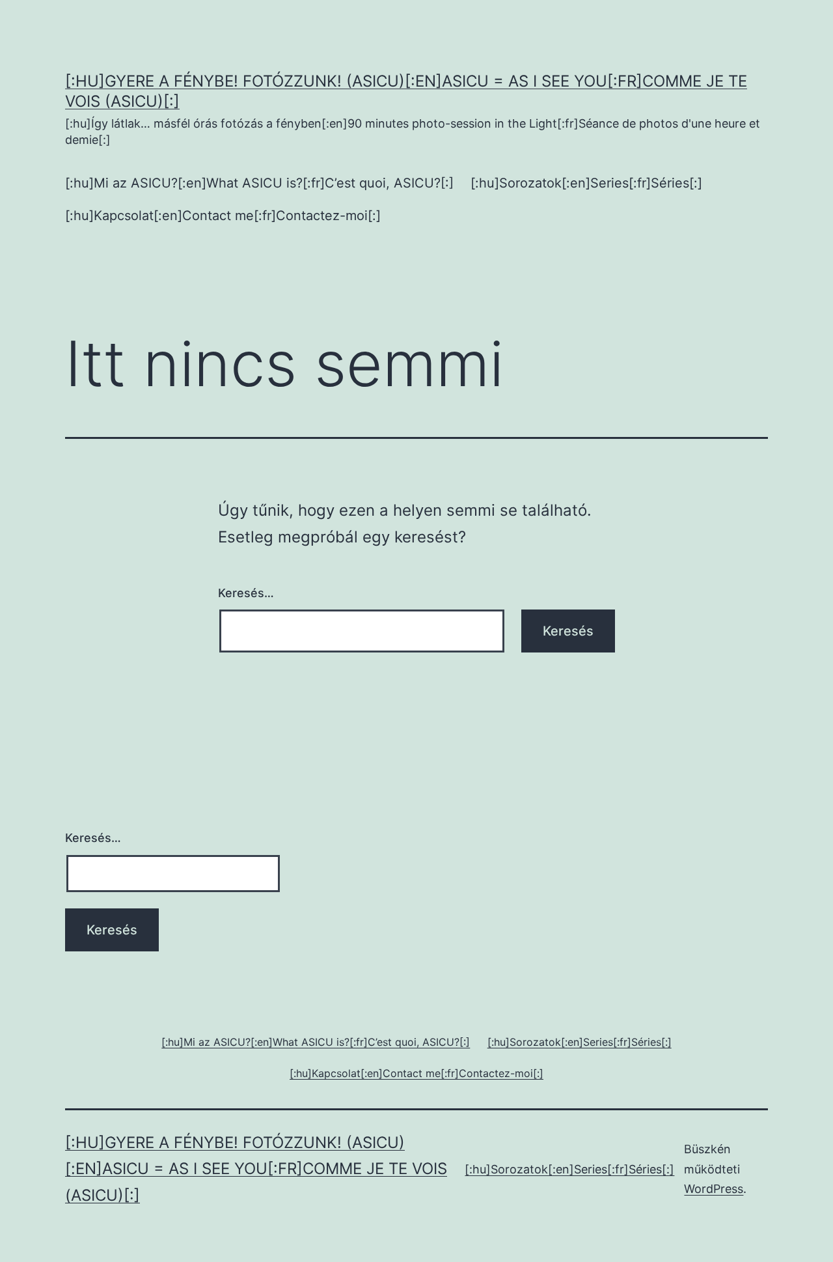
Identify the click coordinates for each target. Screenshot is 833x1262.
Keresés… (246, 593)
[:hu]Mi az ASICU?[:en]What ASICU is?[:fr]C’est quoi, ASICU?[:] (259, 183)
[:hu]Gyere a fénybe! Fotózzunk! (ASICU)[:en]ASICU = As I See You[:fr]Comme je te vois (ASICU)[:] (256, 1169)
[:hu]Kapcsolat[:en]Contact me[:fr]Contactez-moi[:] (223, 215)
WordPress (713, 1189)
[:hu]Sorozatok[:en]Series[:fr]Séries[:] (586, 183)
